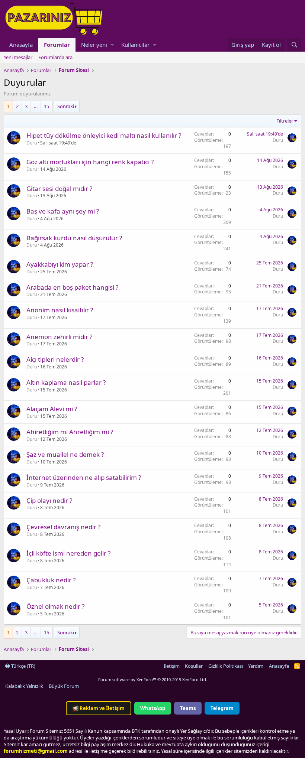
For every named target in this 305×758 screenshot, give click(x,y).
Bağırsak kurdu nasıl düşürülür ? (74, 238)
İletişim (172, 666)
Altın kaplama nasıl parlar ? (66, 382)
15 (46, 106)
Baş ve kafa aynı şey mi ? (62, 211)
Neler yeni (94, 44)
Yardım (255, 666)
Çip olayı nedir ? (49, 500)
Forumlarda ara (55, 57)
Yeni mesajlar (18, 57)
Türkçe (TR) (22, 666)
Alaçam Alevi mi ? (51, 408)
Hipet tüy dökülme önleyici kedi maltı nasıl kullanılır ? (103, 135)
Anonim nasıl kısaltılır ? (59, 310)
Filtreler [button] (284, 120)
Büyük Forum (64, 686)
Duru (31, 143)
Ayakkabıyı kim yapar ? (59, 264)
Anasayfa (21, 44)
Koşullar (194, 666)
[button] (112, 45)
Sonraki (65, 106)
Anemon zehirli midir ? (59, 336)
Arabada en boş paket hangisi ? (72, 287)
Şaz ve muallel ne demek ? (65, 454)
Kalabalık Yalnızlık (24, 686)
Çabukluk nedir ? (51, 580)
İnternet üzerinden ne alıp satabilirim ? (83, 477)
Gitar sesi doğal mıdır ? (59, 188)
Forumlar (57, 44)
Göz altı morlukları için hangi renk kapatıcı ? (90, 161)
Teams (188, 708)
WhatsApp (152, 708)
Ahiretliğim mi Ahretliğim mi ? (69, 431)
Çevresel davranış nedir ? (63, 527)
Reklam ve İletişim (99, 708)
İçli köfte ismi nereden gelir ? (68, 553)
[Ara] (294, 45)
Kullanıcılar (135, 44)
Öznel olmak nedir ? (55, 606)
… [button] (36, 106)
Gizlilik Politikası (225, 666)
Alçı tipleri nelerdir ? (55, 359)
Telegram (222, 708)
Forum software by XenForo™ (152, 679)
